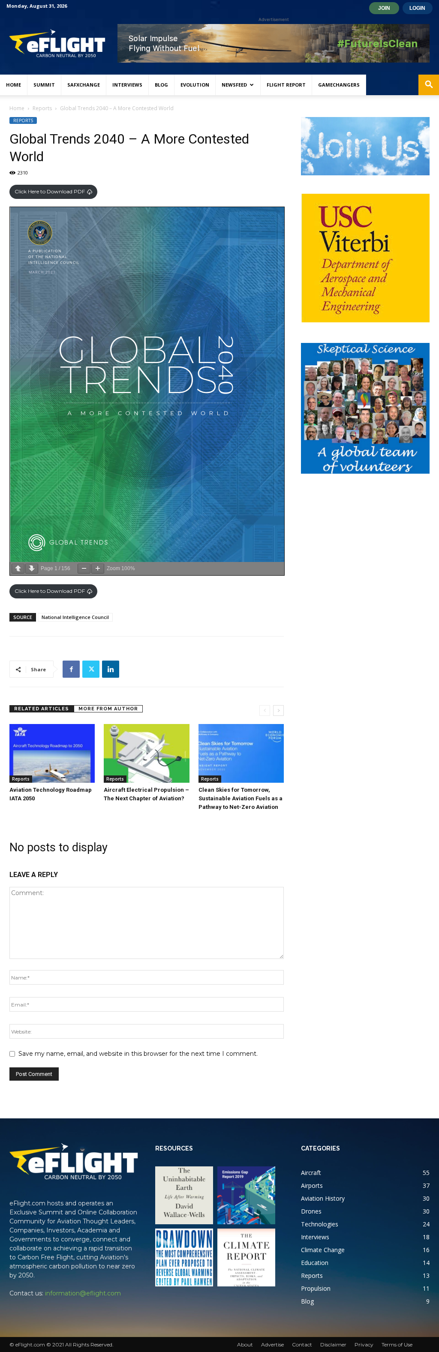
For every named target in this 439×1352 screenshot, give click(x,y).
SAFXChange (83, 84)
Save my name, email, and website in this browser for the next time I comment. (138, 1054)
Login (417, 8)
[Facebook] (71, 669)
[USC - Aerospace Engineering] (365, 258)
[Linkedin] (110, 669)
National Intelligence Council (75, 617)
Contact (302, 1344)
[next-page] (278, 710)
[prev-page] (264, 710)
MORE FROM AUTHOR (108, 709)
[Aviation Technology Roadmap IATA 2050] (52, 753)
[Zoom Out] (84, 569)
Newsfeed (234, 84)
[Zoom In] (97, 569)
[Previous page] (18, 569)
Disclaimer (333, 1344)
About (245, 1344)
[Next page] (31, 569)
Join (384, 8)
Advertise (272, 1344)
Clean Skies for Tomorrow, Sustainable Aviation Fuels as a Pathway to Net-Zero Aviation (240, 798)
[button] (428, 85)
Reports (42, 108)
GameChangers (339, 84)
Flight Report (286, 84)
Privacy (364, 1344)
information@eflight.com (83, 1293)
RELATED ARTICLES (41, 709)
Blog (161, 84)
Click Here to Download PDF (50, 191)
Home (13, 84)
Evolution (194, 84)
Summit (44, 84)
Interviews (127, 84)
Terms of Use (397, 1344)
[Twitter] (90, 669)
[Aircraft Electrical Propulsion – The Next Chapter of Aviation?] (146, 753)
